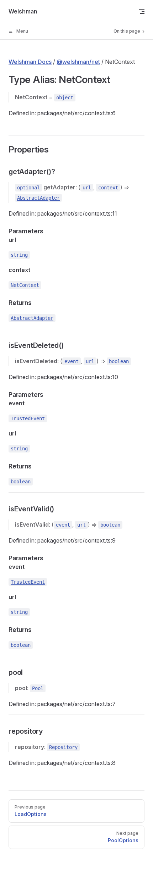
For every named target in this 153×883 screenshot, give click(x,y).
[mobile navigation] (141, 11)
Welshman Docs (30, 61)
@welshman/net (78, 61)
